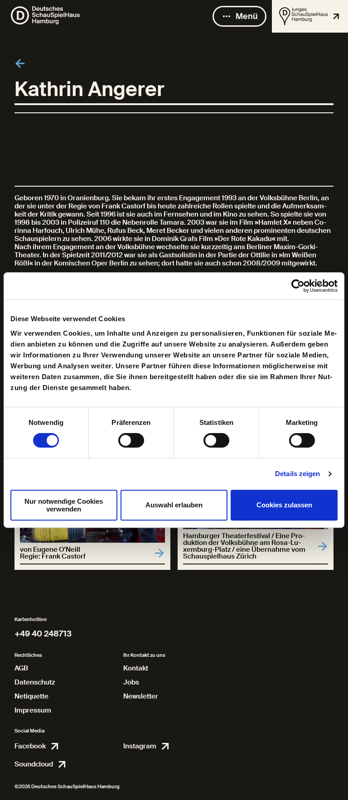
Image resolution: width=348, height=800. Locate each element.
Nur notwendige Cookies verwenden (63, 505)
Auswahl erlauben (174, 505)
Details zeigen (297, 473)
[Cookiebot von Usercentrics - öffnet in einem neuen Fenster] (298, 286)
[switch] (131, 440)
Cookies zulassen (284, 505)
